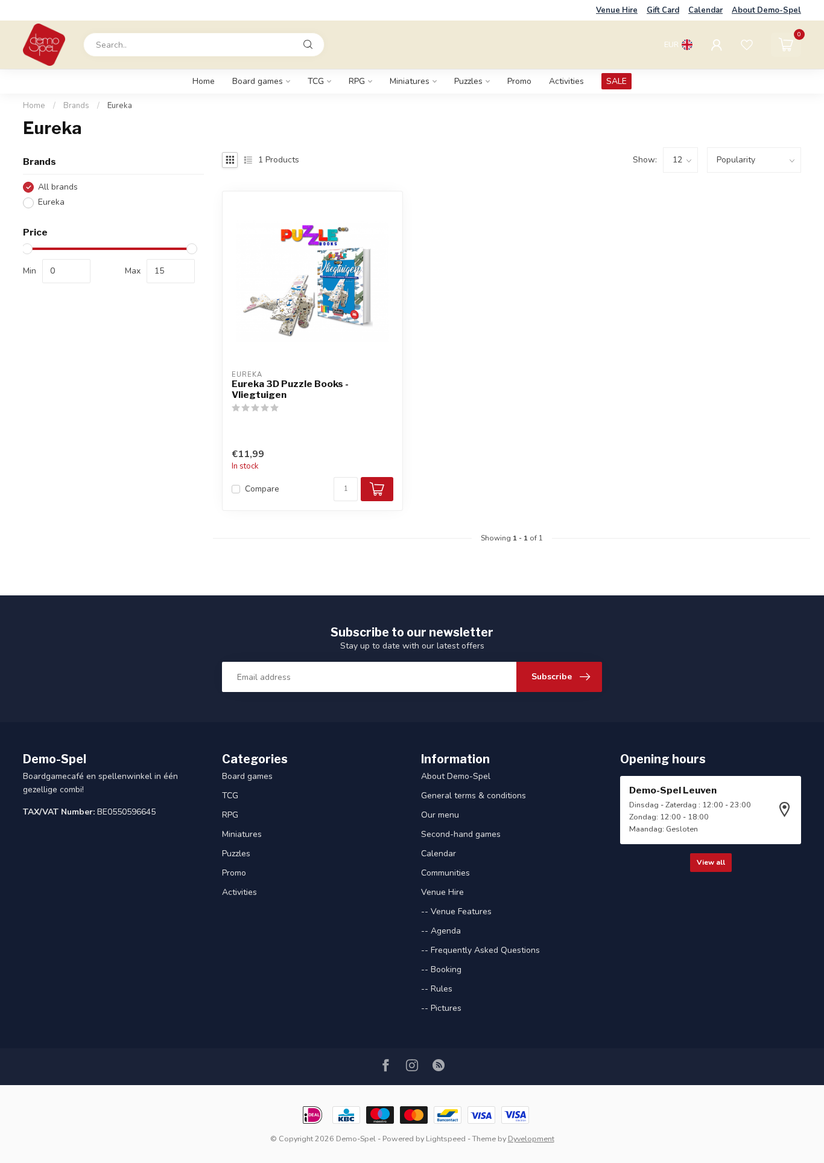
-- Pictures (441, 1008)
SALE (616, 81)
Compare (262, 488)
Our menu (440, 815)
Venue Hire (617, 10)
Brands (76, 105)
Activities (566, 81)
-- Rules (436, 989)
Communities (445, 873)
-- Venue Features (456, 911)
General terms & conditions (473, 795)
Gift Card (663, 10)
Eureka (119, 105)
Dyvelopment (531, 1138)
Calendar (705, 10)
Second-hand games (461, 834)
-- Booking (441, 969)
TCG (316, 81)
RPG (357, 81)
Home (203, 81)
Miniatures (409, 81)
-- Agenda (441, 931)
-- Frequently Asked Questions (480, 950)
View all (711, 862)
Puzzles (468, 81)
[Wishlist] (747, 45)
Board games (257, 81)
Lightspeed (446, 1138)
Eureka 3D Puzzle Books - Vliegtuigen (290, 389)
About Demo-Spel (766, 10)
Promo (519, 81)
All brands (58, 186)
